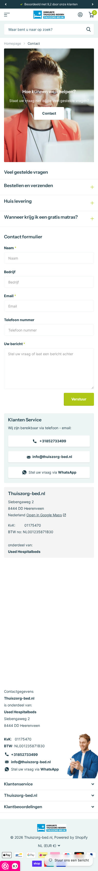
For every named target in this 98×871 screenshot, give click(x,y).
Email (10, 296)
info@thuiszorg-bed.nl (52, 456)
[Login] (80, 15)
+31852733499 (52, 441)
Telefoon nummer (19, 320)
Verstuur (78, 399)
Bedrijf (9, 272)
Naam (10, 248)
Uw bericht (14, 344)
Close (49, 784)
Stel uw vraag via (52, 472)
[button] (5, 4)
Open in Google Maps (44, 515)
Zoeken (88, 29)
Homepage (12, 43)
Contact (49, 113)
